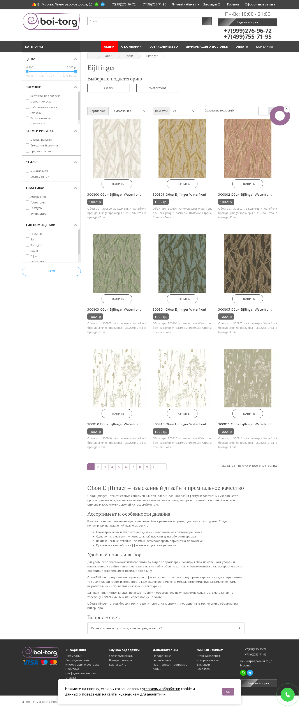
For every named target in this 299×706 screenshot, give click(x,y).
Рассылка (203, 669)
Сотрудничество (164, 47)
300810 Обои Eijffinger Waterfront (114, 424)
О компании (132, 47)
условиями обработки (161, 688)
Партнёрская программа (170, 664)
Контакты (265, 47)
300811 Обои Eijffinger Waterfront (245, 424)
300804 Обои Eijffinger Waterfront (179, 309)
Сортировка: (98, 111)
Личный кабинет (208, 656)
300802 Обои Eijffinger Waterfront (245, 194)
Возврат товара (120, 660)
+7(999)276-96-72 (255, 649)
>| (162, 467)
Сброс (51, 271)
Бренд (129, 56)
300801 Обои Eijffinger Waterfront (179, 194)
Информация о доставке (207, 47)
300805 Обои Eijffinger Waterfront (245, 309)
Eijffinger (152, 56)
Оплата (242, 47)
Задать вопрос (248, 22)
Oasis (108, 88)
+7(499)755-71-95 (255, 654)
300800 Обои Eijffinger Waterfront (114, 194)
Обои (108, 56)
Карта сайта (118, 664)
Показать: (161, 111)
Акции (109, 47)
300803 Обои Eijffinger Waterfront (114, 309)
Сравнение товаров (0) (219, 110)
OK (228, 692)
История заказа (208, 660)
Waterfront (157, 88)
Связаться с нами (121, 656)
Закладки (203, 664)
